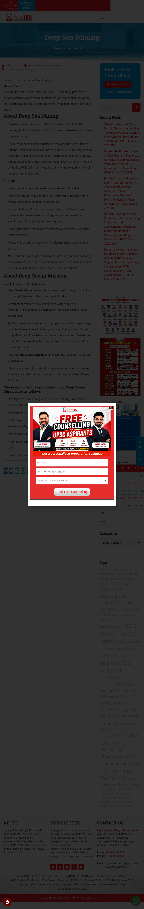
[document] (72, 454)
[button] (111, 407)
